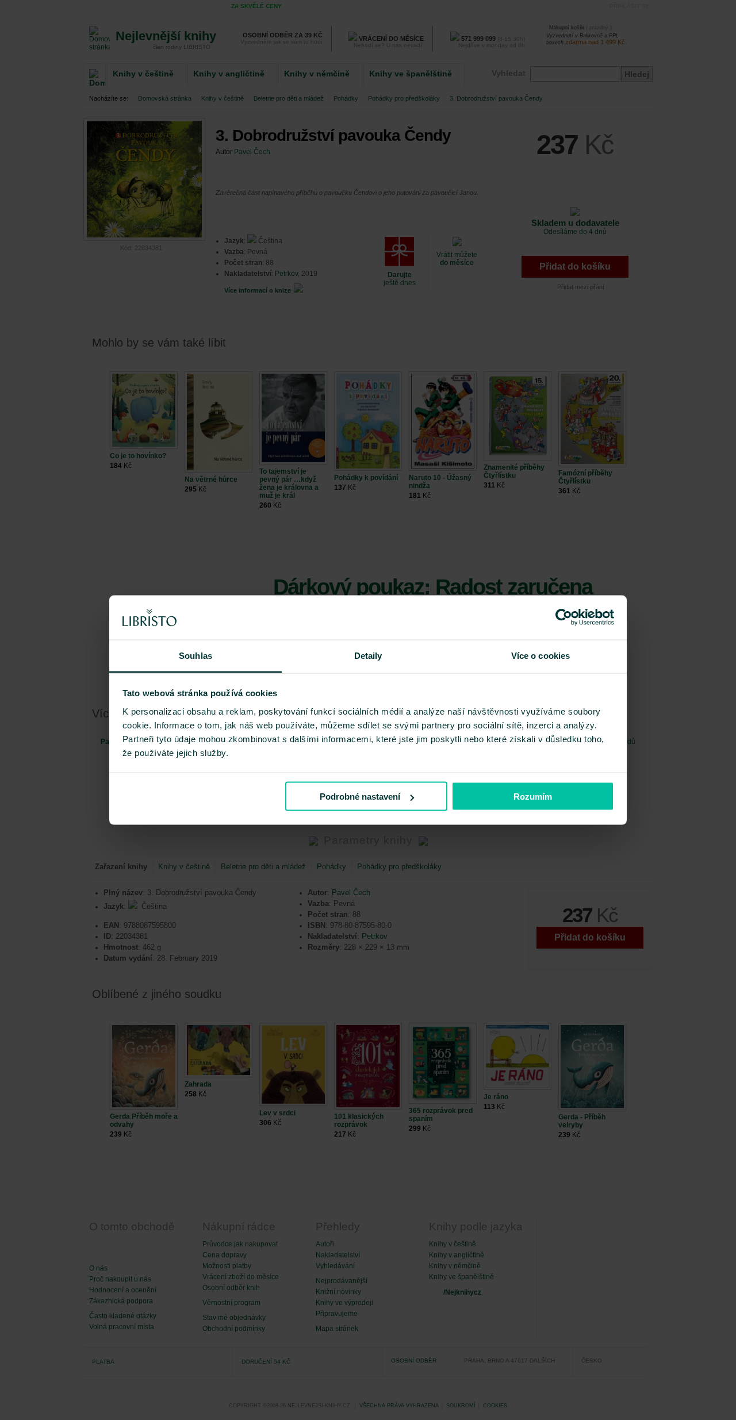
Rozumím (532, 796)
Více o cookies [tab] (540, 655)
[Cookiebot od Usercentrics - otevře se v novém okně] (563, 617)
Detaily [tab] (368, 655)
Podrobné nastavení (360, 796)
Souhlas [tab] (195, 655)
